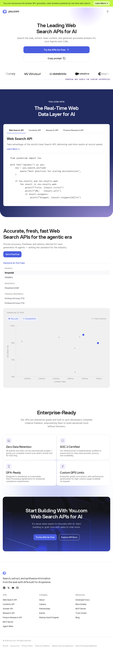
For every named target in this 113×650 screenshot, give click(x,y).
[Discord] (13, 587)
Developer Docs (83, 600)
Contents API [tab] (35, 130)
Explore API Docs (69, 537)
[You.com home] (11, 11)
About (42, 600)
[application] (56, 354)
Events (42, 613)
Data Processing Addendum (86, 646)
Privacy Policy (27, 646)
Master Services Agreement (62, 646)
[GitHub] (17, 587)
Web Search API (10, 600)
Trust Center (81, 613)
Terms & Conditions (42, 646)
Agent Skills (8, 626)
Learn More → (101, 3)
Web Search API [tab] (16, 130)
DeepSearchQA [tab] (12, 288)
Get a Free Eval (12, 254)
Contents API (8, 604)
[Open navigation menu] (107, 11)
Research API (8, 613)
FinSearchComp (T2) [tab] (15, 298)
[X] (8, 587)
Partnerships (44, 609)
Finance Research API (12, 618)
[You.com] (27, 573)
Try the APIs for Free (54, 49)
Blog (78, 618)
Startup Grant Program (49, 618)
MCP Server (8, 622)
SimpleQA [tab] (9, 273)
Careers (42, 604)
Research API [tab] (52, 130)
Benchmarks (81, 604)
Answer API (8, 609)
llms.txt (5, 646)
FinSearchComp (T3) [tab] (15, 303)
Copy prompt (55, 58)
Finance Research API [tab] (73, 130)
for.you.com (14, 646)
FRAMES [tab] (9, 277)
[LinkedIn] (4, 587)
